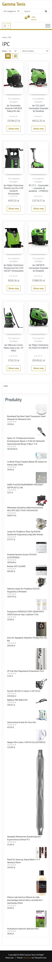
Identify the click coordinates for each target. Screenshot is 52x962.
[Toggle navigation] (48, 26)
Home (4, 37)
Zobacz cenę (13, 128)
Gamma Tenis (13, 4)
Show (4, 51)
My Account (6, 25)
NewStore (27, 957)
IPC (9, 99)
